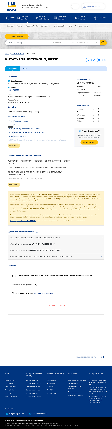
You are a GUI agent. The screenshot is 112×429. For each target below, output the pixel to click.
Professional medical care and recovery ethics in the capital (97, 382)
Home (12, 17)
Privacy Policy (9, 390)
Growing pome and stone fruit (24, 129)
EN (75, 6)
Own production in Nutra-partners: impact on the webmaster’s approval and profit (98, 390)
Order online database (75, 395)
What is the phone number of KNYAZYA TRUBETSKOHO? (32, 244)
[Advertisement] (56, 332)
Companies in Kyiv (32, 380)
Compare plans (52, 393)
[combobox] (88, 42)
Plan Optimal (51, 383)
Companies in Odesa (33, 390)
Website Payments (11, 396)
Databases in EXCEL (74, 383)
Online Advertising (44, 18)
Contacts (102, 17)
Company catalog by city (34, 375)
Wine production (18, 121)
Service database (73, 392)
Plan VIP (50, 390)
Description (13, 69)
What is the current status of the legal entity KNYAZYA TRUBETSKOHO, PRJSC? (41, 256)
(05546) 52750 (13, 90)
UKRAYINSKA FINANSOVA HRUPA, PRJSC (25, 179)
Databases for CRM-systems (74, 387)
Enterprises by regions (63, 26)
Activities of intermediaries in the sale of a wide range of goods (37, 140)
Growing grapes (18, 125)
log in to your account (43, 293)
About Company (10, 380)
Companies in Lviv (32, 393)
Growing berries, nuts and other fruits (27, 132)
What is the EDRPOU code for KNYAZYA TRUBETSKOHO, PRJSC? (35, 238)
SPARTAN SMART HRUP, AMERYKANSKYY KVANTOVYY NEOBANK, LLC (37, 168)
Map (25, 69)
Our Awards (9, 383)
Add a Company (16, 36)
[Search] (103, 42)
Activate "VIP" (89, 142)
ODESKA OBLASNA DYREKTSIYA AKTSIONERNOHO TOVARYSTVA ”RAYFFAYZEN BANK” (35, 173)
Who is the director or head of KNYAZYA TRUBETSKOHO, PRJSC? (35, 250)
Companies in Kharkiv (33, 383)
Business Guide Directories (77, 380)
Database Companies (62, 18)
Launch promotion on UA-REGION (23, 221)
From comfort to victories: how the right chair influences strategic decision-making (98, 399)
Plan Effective (51, 380)
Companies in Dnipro (33, 386)
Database (72, 374)
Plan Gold (50, 386)
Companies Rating (14, 26)
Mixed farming (17, 136)
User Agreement (10, 386)
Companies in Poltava (33, 396)
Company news (81, 26)
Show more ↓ (14, 145)
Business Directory (24, 18)
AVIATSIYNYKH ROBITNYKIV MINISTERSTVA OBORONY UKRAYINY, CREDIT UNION (39, 162)
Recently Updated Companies (38, 26)
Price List (8, 393)
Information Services (83, 18)
